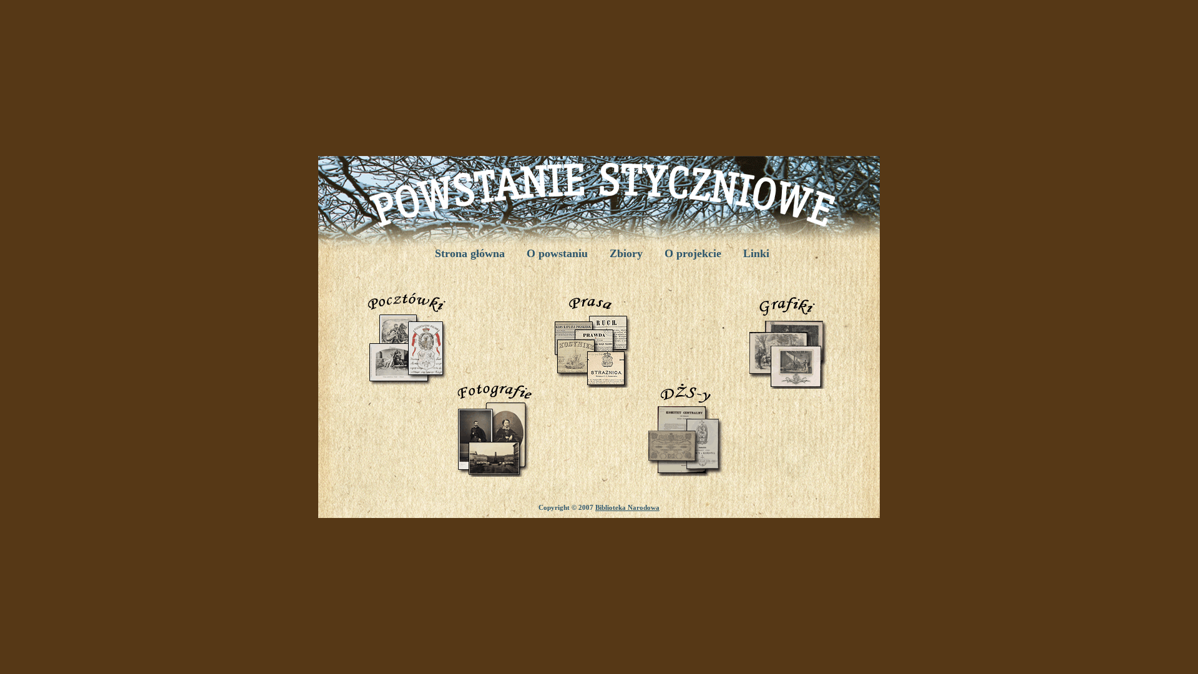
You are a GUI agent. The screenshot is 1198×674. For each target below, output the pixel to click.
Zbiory (626, 253)
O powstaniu (557, 253)
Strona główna (470, 253)
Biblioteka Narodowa (627, 507)
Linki (756, 253)
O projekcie (693, 253)
